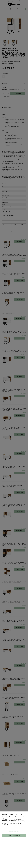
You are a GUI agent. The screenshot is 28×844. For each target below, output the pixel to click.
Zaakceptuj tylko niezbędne (14, 828)
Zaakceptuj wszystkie (14, 835)
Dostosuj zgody (14, 831)
